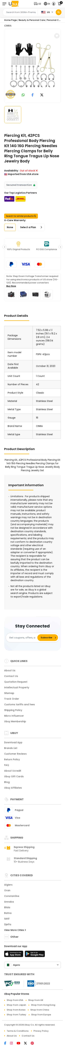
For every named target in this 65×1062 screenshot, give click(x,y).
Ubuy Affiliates (13, 787)
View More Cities (14, 930)
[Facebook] (7, 1043)
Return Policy (12, 759)
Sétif (7, 918)
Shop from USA (15, 1000)
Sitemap (9, 693)
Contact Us (11, 676)
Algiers (8, 884)
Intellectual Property (16, 687)
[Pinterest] (34, 1043)
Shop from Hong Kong (43, 1005)
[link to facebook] (33, 95)
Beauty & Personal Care (32, 20)
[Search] (59, 12)
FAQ (6, 765)
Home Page (10, 20)
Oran (7, 890)
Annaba (9, 901)
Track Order (11, 698)
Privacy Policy (41, 1031)
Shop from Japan (16, 1005)
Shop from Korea (16, 1009)
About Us (9, 670)
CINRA (8, 25)
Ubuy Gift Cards (14, 776)
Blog (7, 782)
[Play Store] (35, 955)
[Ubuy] (13, 3)
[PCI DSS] (12, 984)
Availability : (11, 170)
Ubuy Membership (15, 721)
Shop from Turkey (16, 1014)
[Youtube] (20, 1043)
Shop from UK (35, 1000)
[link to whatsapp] (23, 95)
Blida (7, 907)
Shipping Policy (13, 710)
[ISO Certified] (37, 983)
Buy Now (11, 286)
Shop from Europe (41, 1014)
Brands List (10, 748)
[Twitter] (27, 1043)
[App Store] (14, 955)
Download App (13, 742)
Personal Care (54, 20)
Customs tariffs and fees (19, 704)
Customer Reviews (15, 753)
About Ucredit (12, 770)
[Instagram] (13, 1043)
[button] (38, 4)
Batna (8, 913)
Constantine (11, 896)
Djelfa (7, 924)
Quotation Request (15, 681)
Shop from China (39, 1009)
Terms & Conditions (17, 1031)
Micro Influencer (14, 715)
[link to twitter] (41, 95)
